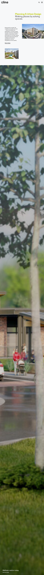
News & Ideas (7, 43)
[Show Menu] (42, 2)
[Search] (39, 2)
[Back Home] (4, 3)
